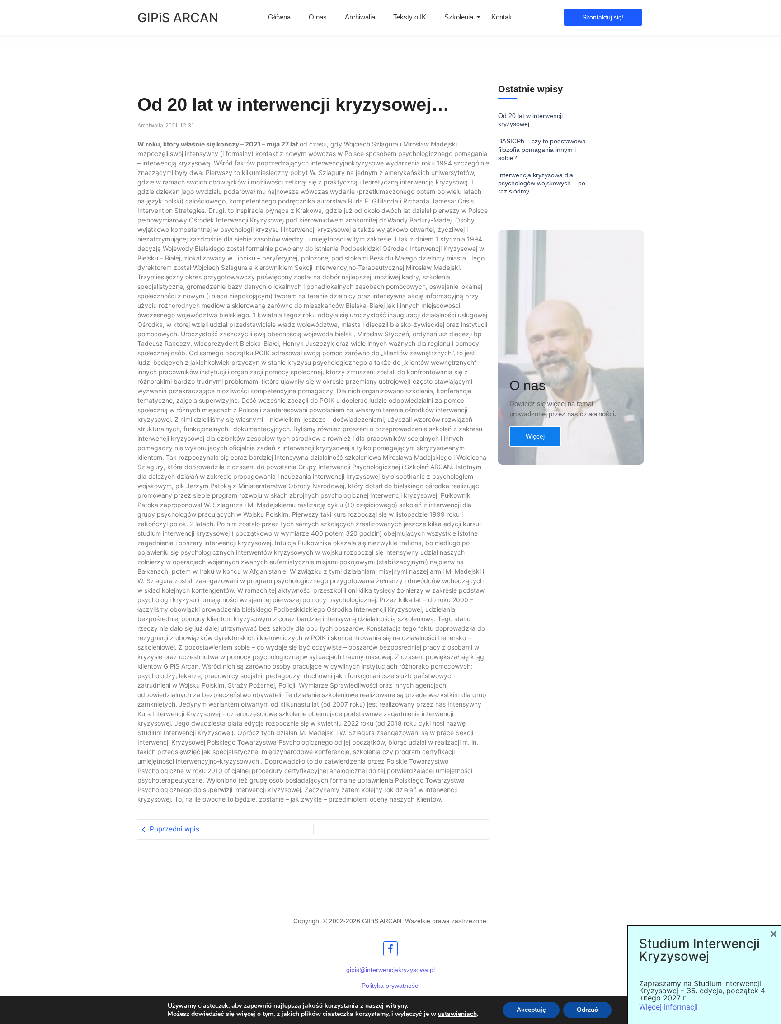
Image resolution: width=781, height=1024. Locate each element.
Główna (279, 17)
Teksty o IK (409, 17)
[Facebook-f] (390, 948)
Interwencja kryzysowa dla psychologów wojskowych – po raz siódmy (541, 183)
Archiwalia (360, 17)
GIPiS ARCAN (177, 17)
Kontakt (502, 17)
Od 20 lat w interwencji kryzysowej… (530, 119)
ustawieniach (457, 1014)
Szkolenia (458, 17)
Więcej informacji (668, 1006)
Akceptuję (531, 1009)
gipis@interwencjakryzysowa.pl (390, 969)
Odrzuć (587, 1009)
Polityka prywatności (390, 985)
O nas (318, 17)
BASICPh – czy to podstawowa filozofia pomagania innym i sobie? (542, 149)
